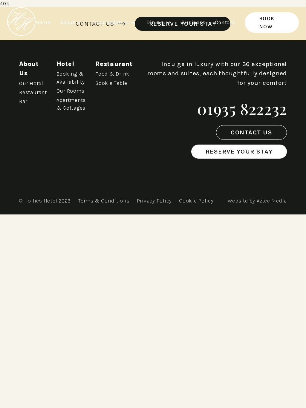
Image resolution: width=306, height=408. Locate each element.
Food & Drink (112, 74)
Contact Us (251, 132)
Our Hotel (31, 83)
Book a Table (111, 83)
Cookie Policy (196, 201)
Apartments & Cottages (71, 104)
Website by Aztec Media (257, 201)
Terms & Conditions (104, 201)
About (67, 22)
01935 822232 (242, 108)
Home (43, 22)
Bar (23, 101)
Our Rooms (70, 91)
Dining (155, 22)
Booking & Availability (70, 78)
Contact (225, 22)
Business (193, 22)
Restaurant (33, 92)
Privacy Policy (154, 201)
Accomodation (110, 22)
